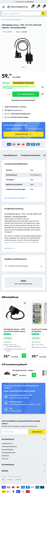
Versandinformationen (9, 446)
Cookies (18, 479)
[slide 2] (24, 67)
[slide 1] (22, 67)
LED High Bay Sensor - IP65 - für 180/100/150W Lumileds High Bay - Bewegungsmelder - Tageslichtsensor (15, 330)
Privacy (10, 479)
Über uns (5, 459)
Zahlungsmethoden (8, 453)
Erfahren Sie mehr (21, 134)
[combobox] (21, 13)
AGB (3, 479)
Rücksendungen (7, 450)
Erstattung (5, 456)
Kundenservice (7, 443)
